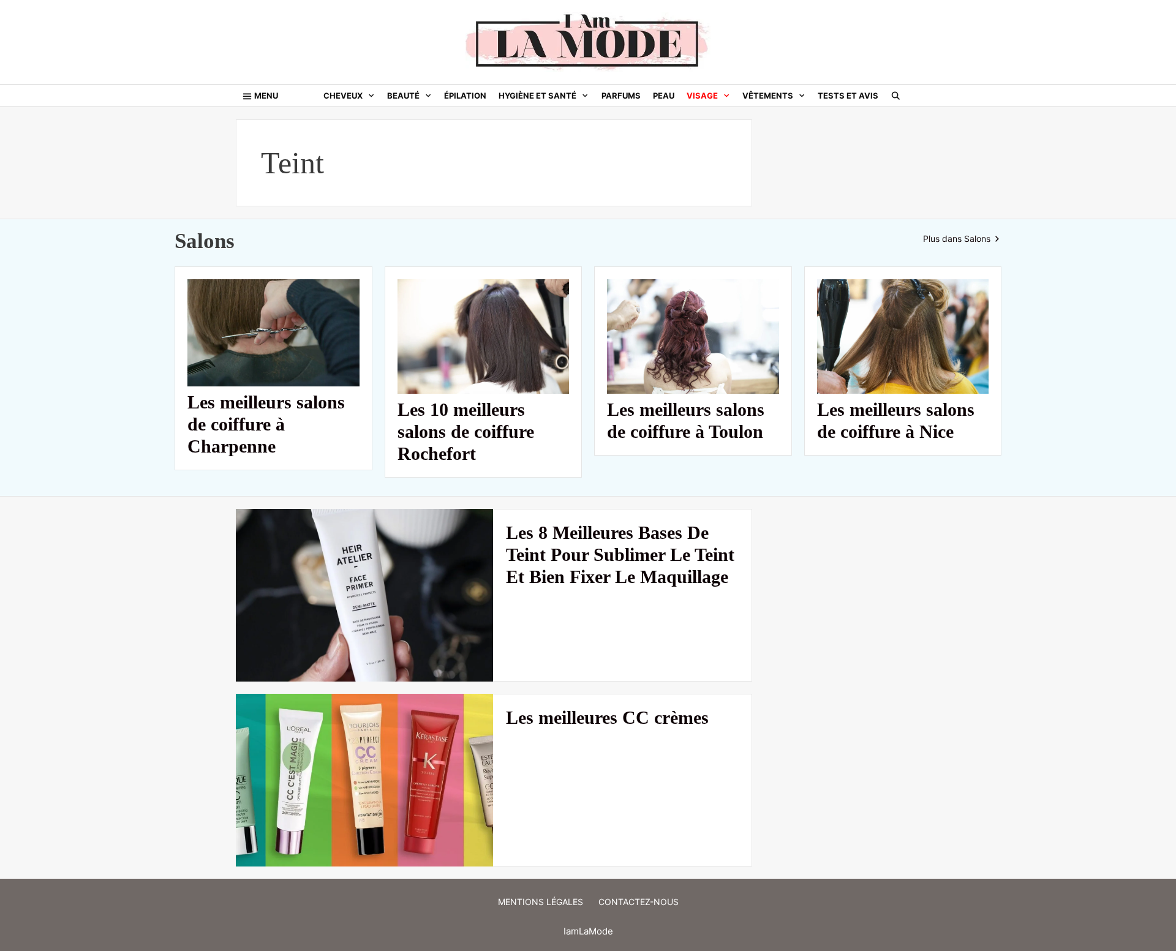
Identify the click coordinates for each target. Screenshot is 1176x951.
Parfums (621, 95)
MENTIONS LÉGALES (540, 901)
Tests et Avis (848, 95)
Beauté (403, 95)
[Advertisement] (852, 303)
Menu (266, 95)
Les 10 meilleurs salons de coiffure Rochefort (466, 431)
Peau (663, 95)
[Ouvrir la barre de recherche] (895, 96)
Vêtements (767, 95)
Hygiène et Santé (537, 95)
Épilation (465, 95)
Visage (702, 95)
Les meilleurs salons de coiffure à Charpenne (266, 424)
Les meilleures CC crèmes (607, 717)
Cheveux (343, 95)
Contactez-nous (638, 901)
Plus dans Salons (958, 238)
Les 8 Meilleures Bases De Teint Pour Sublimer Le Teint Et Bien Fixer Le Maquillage (620, 554)
